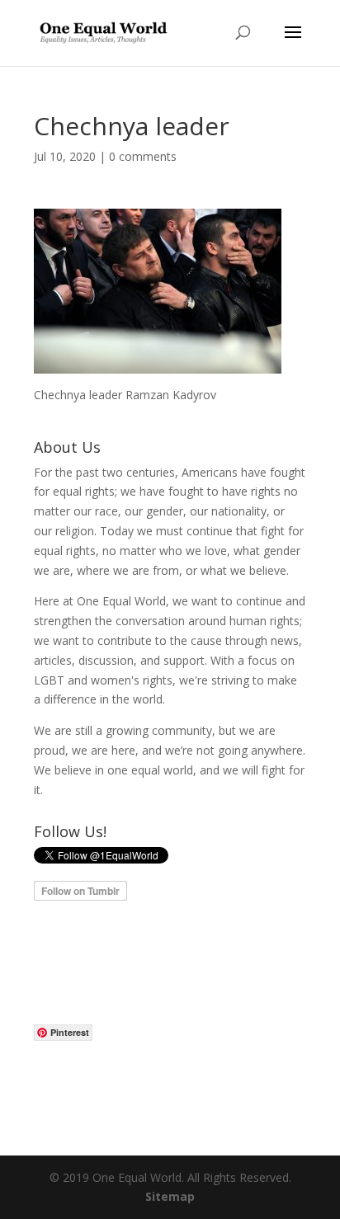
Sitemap (170, 1196)
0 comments (143, 156)
